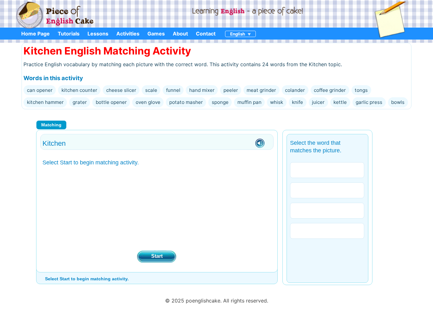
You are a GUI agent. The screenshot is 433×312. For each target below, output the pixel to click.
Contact (206, 33)
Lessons (97, 33)
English (237, 33)
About (180, 33)
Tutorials (69, 33)
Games (156, 33)
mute (260, 143)
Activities (127, 33)
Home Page (35, 33)
